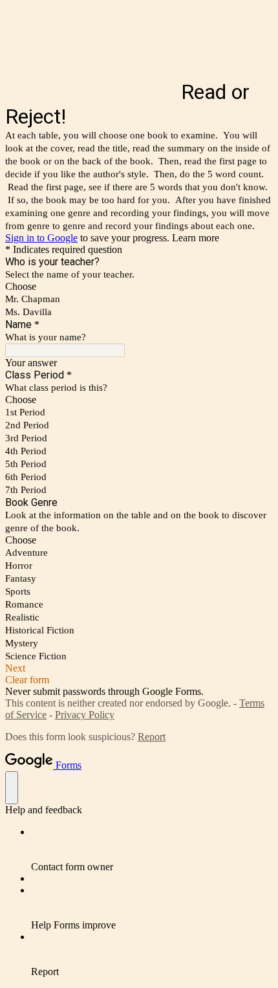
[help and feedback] (11, 787)
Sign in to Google (41, 237)
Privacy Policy (84, 714)
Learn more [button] (195, 237)
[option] (139, 286)
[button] (139, 668)
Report (152, 736)
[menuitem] (152, 849)
